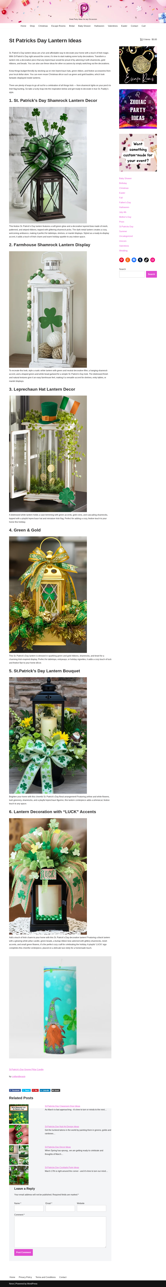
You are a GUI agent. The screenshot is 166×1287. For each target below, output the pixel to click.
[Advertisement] (138, 321)
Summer (123, 231)
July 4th (122, 212)
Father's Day (125, 202)
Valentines (113, 26)
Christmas (43, 26)
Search (122, 269)
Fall (121, 198)
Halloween (99, 26)
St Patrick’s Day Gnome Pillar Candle (26, 1069)
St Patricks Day (126, 226)
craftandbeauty (18, 1076)
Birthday (123, 183)
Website (80, 1203)
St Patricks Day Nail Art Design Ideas (62, 1126)
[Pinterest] (121, 260)
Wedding (123, 251)
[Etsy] (127, 260)
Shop (32, 26)
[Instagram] (152, 260)
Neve (11, 1284)
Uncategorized (126, 236)
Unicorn (122, 241)
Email (49, 1203)
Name (17, 1203)
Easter (124, 26)
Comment (19, 1215)
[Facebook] (134, 260)
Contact (134, 26)
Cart (144, 26)
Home (23, 26)
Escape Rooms (58, 26)
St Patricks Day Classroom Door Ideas (62, 1106)
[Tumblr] (140, 260)
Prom (121, 222)
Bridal (72, 26)
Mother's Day (125, 217)
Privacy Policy (25, 1277)
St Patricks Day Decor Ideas (58, 1147)
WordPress (32, 1284)
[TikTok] (146, 260)
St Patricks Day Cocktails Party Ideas (62, 1167)
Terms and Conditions (46, 1277)
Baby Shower (84, 26)
